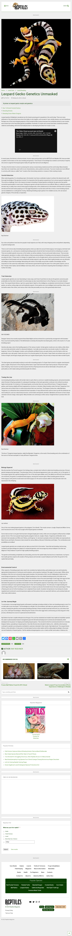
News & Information (39, 868)
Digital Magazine (49, 907)
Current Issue (36, 734)
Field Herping (19, 868)
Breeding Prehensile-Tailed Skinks (16, 677)
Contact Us (36, 736)
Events (19, 872)
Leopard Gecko (24, 887)
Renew (41, 907)
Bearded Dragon (37, 885)
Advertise (36, 738)
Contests (49, 872)
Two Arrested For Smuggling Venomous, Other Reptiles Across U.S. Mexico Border (27, 756)
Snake (6, 831)
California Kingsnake (38, 887)
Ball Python (14, 887)
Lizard (6, 836)
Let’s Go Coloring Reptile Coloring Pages (16, 762)
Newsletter (51, 868)
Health (25, 872)
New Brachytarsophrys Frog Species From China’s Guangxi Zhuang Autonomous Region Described (32, 759)
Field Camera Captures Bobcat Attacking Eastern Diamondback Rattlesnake (26, 751)
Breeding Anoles (8, 111)
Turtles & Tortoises (39, 866)
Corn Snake (59, 885)
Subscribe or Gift (60, 907)
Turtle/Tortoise (9, 834)
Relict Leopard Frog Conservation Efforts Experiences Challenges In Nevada (58, 686)
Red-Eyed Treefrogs (53, 887)
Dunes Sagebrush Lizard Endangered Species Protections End (22, 765)
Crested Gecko (49, 885)
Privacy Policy (9, 910)
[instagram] (36, 902)
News (42, 872)
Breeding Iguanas (45, 677)
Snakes (22, 866)
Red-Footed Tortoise (12, 885)
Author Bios (49, 876)
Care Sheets (13, 866)
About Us (28, 876)
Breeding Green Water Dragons (12, 113)
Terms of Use (9, 913)
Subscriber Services (48, 909)
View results (14, 849)
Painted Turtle (25, 885)
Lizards (29, 866)
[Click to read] (19, 671)
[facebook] (39, 902)
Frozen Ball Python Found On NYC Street (14, 685)
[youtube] (30, 902)
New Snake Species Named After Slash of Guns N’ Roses (20, 754)
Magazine (28, 868)
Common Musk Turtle (34, 890)
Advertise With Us (38, 876)
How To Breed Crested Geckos (12, 108)
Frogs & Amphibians (54, 866)
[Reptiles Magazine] (19, 11)
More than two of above (11, 839)
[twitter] (33, 902)
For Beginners (34, 872)
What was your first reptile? (11, 827)
